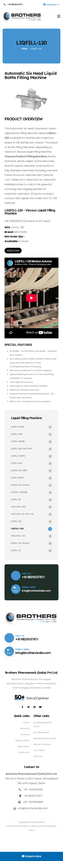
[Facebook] (22, 707)
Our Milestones (41, 732)
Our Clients (39, 750)
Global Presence (42, 744)
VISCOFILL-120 (18, 535)
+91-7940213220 (33, 789)
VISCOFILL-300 (18, 506)
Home (24, 48)
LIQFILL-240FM (18, 455)
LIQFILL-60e (16, 463)
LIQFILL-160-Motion (20, 484)
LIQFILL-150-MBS (19, 470)
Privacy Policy (14, 826)
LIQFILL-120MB (18, 441)
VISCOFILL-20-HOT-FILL (22, 514)
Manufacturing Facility (44, 738)
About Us (25, 728)
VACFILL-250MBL (19, 492)
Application (24, 746)
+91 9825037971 (15, 4)
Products (25, 734)
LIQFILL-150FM (17, 426)
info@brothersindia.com (36, 590)
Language (51, 4)
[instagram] (28, 707)
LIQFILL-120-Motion (20, 543)
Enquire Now (33, 856)
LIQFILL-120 (17, 528)
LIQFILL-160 (16, 521)
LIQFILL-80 (16, 499)
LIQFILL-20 (16, 550)
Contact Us (24, 752)
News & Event (23, 740)
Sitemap (37, 756)
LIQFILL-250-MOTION (21, 448)
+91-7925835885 (33, 802)
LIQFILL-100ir (17, 434)
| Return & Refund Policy (33, 826)
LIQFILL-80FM (17, 477)
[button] (58, 16)
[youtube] (34, 707)
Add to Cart (13, 250)
